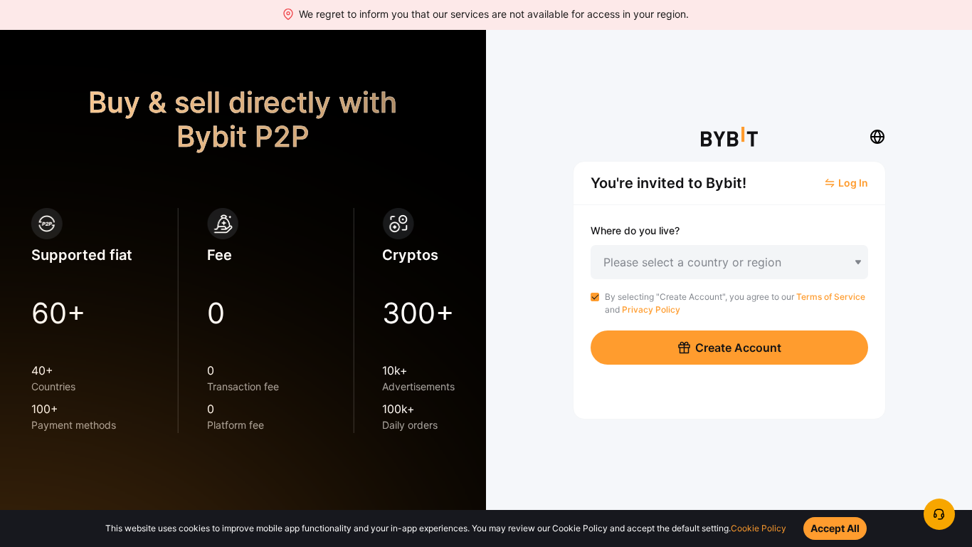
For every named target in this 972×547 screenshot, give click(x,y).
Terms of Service (830, 296)
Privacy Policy (651, 309)
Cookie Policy (758, 528)
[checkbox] (595, 297)
